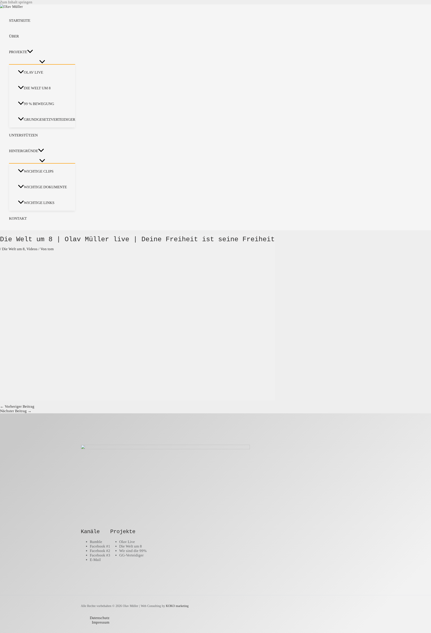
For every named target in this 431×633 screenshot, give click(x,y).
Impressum (100, 622)
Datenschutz (100, 618)
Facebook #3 (100, 555)
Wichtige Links (39, 203)
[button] (30, 52)
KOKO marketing (177, 606)
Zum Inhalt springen (16, 2)
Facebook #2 (100, 551)
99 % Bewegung (39, 104)
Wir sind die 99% (133, 551)
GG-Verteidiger (131, 555)
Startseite (19, 20)
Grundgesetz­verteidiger (49, 119)
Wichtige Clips (38, 171)
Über (14, 36)
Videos (31, 249)
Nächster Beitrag (15, 411)
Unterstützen (23, 135)
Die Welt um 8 (37, 88)
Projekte (18, 52)
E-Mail (95, 560)
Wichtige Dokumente (45, 187)
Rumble (96, 542)
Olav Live (33, 72)
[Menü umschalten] (42, 62)
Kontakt (18, 218)
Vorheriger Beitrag (17, 406)
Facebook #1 (100, 546)
